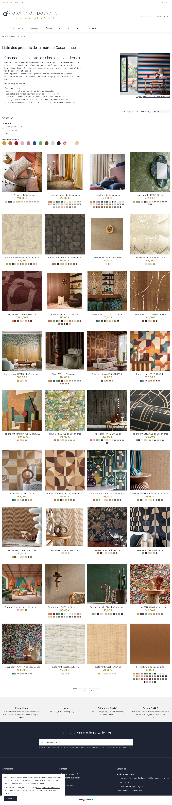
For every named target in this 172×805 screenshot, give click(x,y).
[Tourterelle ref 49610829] (147, 682)
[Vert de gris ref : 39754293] (70, 204)
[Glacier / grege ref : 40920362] (19, 202)
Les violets (27, 147)
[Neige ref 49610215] (163, 673)
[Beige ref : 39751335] (78, 202)
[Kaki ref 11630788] (72, 381)
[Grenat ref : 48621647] (97, 207)
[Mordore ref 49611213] (158, 679)
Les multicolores (63, 147)
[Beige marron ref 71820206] (26, 321)
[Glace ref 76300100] (159, 614)
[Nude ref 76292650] (160, 440)
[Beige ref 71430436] (26, 557)
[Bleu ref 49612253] (163, 676)
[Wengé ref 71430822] (28, 557)
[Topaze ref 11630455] (80, 381)
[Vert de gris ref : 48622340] (105, 204)
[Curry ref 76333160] (57, 617)
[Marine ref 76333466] (70, 617)
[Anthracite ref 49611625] (145, 682)
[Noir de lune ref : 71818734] (154, 264)
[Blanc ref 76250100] (107, 500)
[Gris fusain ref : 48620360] (120, 204)
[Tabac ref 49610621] (166, 679)
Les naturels (75, 147)
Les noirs (57, 147)
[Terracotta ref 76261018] (71, 500)
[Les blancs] (71, 146)
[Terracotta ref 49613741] (145, 679)
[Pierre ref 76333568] (72, 617)
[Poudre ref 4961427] (139, 679)
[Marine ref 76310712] (26, 673)
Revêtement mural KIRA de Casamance (150, 493)
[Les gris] (53, 146)
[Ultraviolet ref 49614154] (150, 679)
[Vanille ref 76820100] (151, 381)
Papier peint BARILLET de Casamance (64, 493)
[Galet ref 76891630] (149, 204)
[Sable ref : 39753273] (51, 204)
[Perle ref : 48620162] (115, 204)
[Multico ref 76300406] (162, 614)
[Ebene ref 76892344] (151, 204)
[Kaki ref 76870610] (21, 264)
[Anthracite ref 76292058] (163, 440)
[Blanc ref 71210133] (66, 673)
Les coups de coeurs (13, 127)
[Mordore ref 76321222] (119, 614)
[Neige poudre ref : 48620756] (94, 204)
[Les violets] (28, 146)
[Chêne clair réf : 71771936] (110, 321)
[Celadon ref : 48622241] (107, 204)
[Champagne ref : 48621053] (97, 204)
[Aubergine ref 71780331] (110, 381)
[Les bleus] (34, 146)
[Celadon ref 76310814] (23, 673)
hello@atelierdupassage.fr (131, 786)
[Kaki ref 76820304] (154, 381)
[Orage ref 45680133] (71, 440)
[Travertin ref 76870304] (34, 264)
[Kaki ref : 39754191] (72, 204)
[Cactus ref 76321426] (109, 614)
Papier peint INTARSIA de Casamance (22, 257)
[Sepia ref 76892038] (166, 202)
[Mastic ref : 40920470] (32, 202)
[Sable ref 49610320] (139, 676)
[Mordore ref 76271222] (31, 500)
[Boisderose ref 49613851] (137, 679)
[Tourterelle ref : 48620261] (118, 204)
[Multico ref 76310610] (31, 673)
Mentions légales (68, 785)
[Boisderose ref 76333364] (75, 617)
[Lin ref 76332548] (49, 617)
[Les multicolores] (65, 146)
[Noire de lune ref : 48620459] (120, 207)
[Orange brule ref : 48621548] (105, 207)
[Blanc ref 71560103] (149, 500)
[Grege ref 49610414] (137, 676)
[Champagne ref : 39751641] (49, 204)
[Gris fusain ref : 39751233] (70, 207)
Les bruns (45, 147)
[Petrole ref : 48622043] (115, 207)
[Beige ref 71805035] (106, 264)
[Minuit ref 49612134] (166, 676)
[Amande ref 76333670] (67, 617)
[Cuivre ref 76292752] (150, 440)
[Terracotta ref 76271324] (28, 500)
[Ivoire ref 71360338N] (111, 553)
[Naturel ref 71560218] (154, 500)
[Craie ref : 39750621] (80, 202)
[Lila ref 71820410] (28, 321)
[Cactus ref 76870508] (23, 264)
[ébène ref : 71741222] (64, 324)
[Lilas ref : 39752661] (62, 207)
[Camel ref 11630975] (66, 383)
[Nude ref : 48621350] (112, 207)
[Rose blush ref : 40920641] (27, 202)
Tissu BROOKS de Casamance (150, 667)
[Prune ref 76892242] (163, 202)
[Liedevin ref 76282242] (120, 440)
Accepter (10, 798)
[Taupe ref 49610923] (163, 679)
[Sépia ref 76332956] (80, 617)
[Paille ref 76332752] (54, 617)
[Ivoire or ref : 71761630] (151, 321)
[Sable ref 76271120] (21, 500)
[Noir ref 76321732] (122, 614)
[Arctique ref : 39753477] (59, 207)
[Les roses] (22, 146)
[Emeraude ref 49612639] (158, 676)
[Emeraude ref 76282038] (115, 440)
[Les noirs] (59, 146)
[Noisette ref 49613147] (160, 679)
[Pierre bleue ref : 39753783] (80, 204)
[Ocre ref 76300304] (154, 614)
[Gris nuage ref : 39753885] (72, 207)
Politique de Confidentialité (48, 787)
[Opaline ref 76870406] (26, 264)
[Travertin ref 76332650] (80, 614)
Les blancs (69, 147)
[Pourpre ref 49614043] (152, 679)
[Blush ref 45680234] (74, 440)
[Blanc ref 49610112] (166, 673)
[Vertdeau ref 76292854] (158, 440)
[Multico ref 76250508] (120, 500)
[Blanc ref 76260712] (66, 500)
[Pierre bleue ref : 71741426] (78, 321)
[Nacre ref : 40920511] (22, 202)
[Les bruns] (46, 146)
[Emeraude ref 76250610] (115, 500)
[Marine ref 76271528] (26, 500)
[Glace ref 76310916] (28, 673)
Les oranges (8, 147)
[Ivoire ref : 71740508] (67, 321)
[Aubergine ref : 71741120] (80, 321)
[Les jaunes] (4, 146)
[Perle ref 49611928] (150, 682)
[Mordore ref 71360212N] (114, 553)
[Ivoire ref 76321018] (103, 614)
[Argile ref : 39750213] (57, 204)
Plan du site (19, 2)
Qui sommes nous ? (69, 774)
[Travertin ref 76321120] (106, 614)
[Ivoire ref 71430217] (23, 557)
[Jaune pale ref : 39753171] (64, 204)
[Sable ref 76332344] (75, 614)
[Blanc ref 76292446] (147, 440)
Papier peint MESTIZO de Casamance (107, 607)
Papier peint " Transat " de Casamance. (153, 96)
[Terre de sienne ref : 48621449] (102, 207)
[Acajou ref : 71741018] (59, 324)
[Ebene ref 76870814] (31, 264)
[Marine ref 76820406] (157, 381)
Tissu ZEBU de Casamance (64, 374)
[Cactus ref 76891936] (158, 202)
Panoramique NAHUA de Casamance (22, 607)
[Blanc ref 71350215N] (66, 553)
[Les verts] (40, 146)
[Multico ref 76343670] (26, 610)
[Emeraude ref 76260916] (69, 500)
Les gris (51, 147)
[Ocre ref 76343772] (23, 610)
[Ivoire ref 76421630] (23, 381)
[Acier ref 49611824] (152, 682)
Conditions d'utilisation (70, 778)
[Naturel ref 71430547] (31, 557)
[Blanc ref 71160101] (110, 673)
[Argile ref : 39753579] (75, 204)
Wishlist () (166, 2)
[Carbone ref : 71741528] (67, 324)
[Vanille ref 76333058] (51, 617)
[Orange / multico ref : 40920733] (30, 202)
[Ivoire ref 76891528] (150, 202)
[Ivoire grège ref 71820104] (23, 321)
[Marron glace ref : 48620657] (94, 207)
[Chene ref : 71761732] (154, 321)
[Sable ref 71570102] (23, 440)
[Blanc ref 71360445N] (109, 553)
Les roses (21, 147)
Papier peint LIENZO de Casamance (64, 607)
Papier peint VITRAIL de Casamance (107, 493)
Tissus (7, 133)
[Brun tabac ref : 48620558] (123, 204)
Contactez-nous (7, 2)
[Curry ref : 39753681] (67, 204)
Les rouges (14, 147)
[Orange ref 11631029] (63, 383)
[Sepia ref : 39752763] (54, 204)
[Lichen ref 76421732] (26, 381)
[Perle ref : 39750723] (64, 207)
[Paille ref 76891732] (152, 202)
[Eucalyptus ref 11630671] (75, 381)
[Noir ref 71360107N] (116, 553)
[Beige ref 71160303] (112, 673)
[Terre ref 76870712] (28, 264)
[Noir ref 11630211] (69, 383)
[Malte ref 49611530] (147, 679)
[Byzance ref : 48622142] (118, 207)
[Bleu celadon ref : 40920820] (24, 202)
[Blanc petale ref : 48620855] (91, 204)
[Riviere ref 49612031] (134, 679)
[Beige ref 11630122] (67, 381)
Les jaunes (2, 147)
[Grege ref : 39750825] (59, 204)
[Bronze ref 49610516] (155, 679)
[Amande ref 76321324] (111, 614)
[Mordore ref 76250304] (110, 500)
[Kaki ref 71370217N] (151, 553)
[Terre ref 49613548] (142, 679)
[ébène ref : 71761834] (157, 321)
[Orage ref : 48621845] (112, 204)
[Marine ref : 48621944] (110, 204)
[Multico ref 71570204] (26, 440)
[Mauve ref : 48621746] (99, 207)
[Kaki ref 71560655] (157, 500)
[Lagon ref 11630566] (78, 381)
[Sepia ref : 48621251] (110, 207)
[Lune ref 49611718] (155, 682)
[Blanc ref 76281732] (110, 440)
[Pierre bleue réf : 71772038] (112, 321)
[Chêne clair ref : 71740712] (72, 321)
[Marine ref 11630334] (61, 383)
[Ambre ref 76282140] (123, 440)
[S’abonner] (130, 742)
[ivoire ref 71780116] (107, 381)
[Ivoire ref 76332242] (70, 614)
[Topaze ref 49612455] (160, 676)
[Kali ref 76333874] (62, 617)
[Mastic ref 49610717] (142, 676)
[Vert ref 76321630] (114, 614)
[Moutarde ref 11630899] (70, 381)
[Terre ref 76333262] (78, 617)
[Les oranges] (10, 146)
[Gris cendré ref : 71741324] (70, 324)
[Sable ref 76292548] (152, 440)
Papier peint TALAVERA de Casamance (22, 667)
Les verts (39, 147)
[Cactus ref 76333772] (64, 617)
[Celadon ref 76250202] (118, 500)
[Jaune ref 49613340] (145, 676)
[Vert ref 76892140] (155, 202)
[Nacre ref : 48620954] (123, 202)
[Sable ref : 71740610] (75, 321)
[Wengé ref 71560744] (159, 500)
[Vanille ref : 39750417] (75, 202)
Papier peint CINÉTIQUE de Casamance (150, 434)
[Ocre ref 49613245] (147, 676)
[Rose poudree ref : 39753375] (62, 204)
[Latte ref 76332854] (78, 614)
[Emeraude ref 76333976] (59, 617)
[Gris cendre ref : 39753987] (67, 207)
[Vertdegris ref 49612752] (155, 676)
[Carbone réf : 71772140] (118, 321)
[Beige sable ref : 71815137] (151, 264)
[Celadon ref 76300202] (151, 614)
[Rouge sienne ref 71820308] (31, 321)
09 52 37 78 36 (125, 782)
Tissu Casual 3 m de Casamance (65, 195)
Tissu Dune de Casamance (107, 195)
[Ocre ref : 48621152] (107, 207)
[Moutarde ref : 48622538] (99, 204)
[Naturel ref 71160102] (107, 673)
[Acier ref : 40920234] (38, 202)
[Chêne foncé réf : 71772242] (115, 321)
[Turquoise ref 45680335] (69, 440)
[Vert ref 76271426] (23, 500)
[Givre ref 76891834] (160, 202)
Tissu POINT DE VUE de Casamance (64, 434)
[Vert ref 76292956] (155, 440)
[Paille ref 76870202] (36, 264)
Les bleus (33, 147)
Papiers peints (11, 130)
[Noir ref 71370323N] (157, 553)
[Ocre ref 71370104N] (154, 553)
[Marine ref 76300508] (157, 614)
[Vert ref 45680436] (66, 440)
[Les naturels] (77, 146)
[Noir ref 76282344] (107, 443)
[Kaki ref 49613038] (150, 676)
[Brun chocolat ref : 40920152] (35, 202)
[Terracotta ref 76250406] (112, 500)
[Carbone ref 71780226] (112, 381)
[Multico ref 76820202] (159, 381)
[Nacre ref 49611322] (134, 676)
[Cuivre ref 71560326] (162, 500)
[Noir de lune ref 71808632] (109, 264)
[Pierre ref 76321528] (116, 614)
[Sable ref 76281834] (112, 440)
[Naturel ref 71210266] (69, 673)
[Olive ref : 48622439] (102, 204)
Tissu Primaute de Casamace (22, 195)
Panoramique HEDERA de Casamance (22, 374)
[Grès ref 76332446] (72, 614)
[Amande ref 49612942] (152, 676)
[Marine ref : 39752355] (78, 204)
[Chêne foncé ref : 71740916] (62, 324)
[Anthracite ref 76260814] (74, 500)
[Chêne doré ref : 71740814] (70, 321)
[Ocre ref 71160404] (115, 673)
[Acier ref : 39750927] (75, 207)
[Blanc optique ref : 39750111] (72, 202)
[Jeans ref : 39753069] (54, 207)
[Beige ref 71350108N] (69, 553)
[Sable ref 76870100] (18, 264)
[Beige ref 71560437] (151, 500)
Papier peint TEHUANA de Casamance (150, 607)
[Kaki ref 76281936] (118, 440)
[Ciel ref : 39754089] (57, 207)
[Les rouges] (16, 146)
